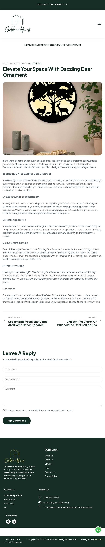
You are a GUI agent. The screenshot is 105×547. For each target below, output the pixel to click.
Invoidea (98, 539)
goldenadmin (35, 63)
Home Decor (10, 499)
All (5, 507)
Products (49, 459)
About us (49, 455)
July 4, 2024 (15, 63)
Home (27, 44)
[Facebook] (8, 521)
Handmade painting (13, 495)
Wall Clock (9, 503)
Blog (47, 468)
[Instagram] (14, 521)
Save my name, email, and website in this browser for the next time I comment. (40, 410)
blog (33, 44)
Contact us (50, 472)
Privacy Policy (51, 476)
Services (48, 464)
